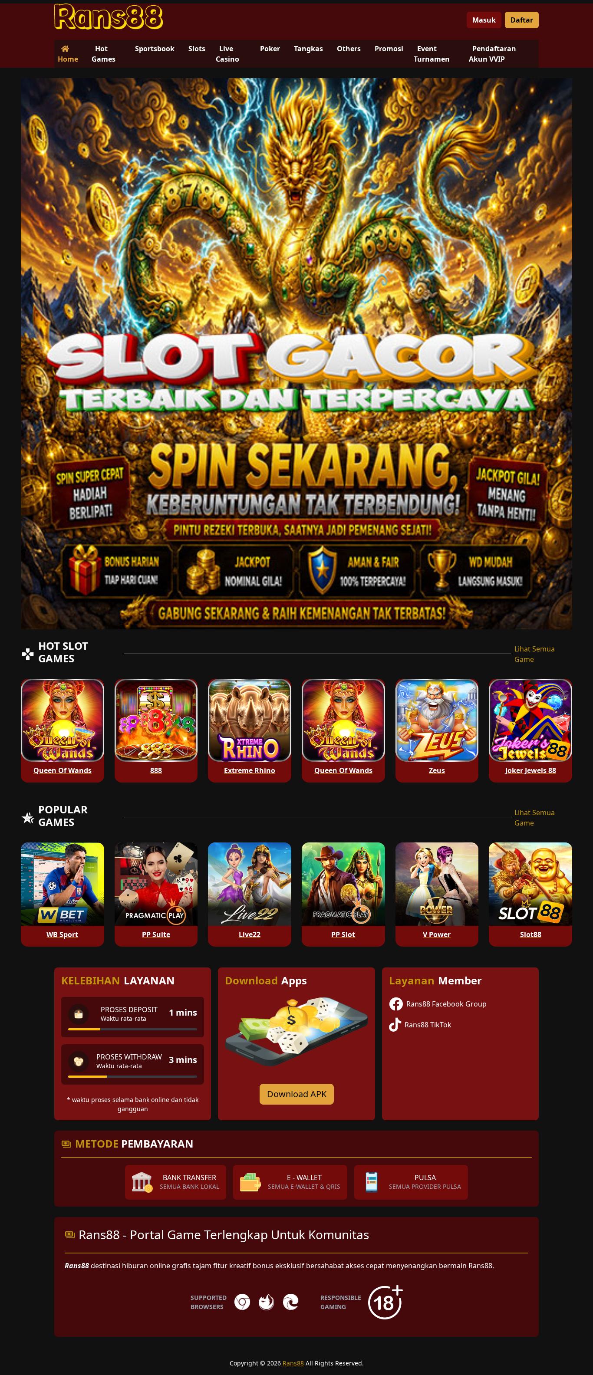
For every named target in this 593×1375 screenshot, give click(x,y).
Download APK (296, 1094)
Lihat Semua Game (534, 654)
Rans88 (293, 1363)
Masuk (484, 20)
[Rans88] (108, 16)
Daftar (522, 20)
